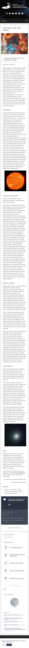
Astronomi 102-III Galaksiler (16, 563)
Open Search (26, 21)
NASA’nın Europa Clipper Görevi (11, 624)
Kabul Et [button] (9, 644)
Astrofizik (7, 514)
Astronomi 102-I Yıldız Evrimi (17, 578)
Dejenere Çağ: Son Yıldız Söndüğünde (14, 518)
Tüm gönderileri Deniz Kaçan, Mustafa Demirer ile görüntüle (16, 505)
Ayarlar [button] (3, 644)
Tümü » (5, 589)
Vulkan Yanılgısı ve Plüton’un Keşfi (11, 614)
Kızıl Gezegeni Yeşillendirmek (10, 621)
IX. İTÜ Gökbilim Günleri (16, 547)
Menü (5, 20)
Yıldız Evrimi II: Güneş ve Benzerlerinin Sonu (14, 521)
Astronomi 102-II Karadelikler (17, 570)
